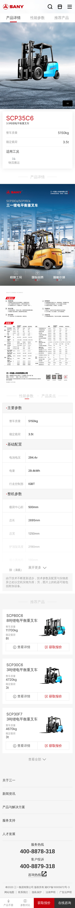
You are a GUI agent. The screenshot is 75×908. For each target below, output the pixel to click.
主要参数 (14, 408)
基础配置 (14, 444)
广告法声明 (65, 892)
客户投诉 (37, 859)
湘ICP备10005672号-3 (57, 887)
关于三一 (8, 780)
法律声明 (50, 892)
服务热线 (37, 844)
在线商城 (59, 6)
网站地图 (9, 892)
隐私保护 (37, 892)
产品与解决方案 (13, 807)
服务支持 (8, 820)
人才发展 (8, 834)
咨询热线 (34, 875)
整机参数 (14, 494)
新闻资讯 (8, 793)
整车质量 (11, 132)
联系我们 (23, 892)
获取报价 (44, 903)
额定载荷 (11, 142)
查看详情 (23, 647)
